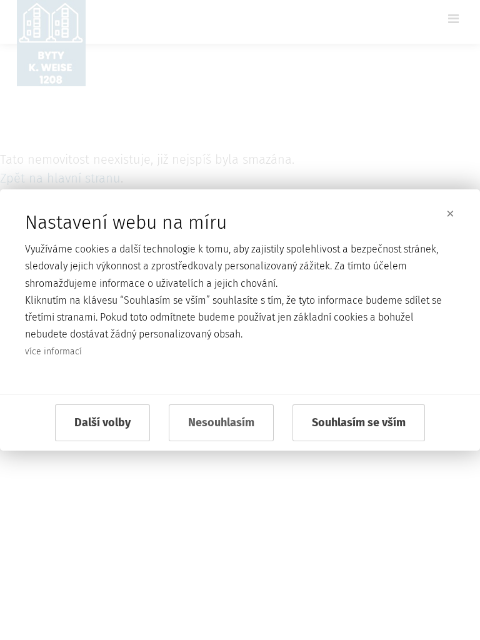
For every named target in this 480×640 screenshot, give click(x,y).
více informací (53, 351)
